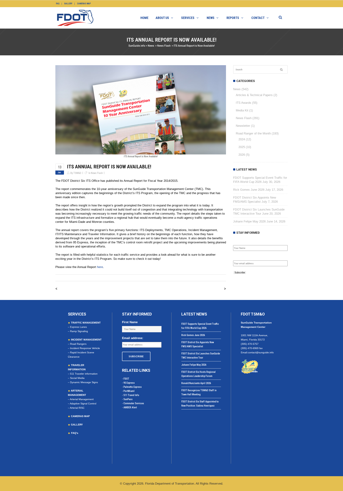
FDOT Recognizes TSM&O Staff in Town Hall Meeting (199, 392)
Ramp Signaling (79, 331)
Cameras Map (84, 3)
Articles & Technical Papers (254, 95)
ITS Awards (243, 102)
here (100, 267)
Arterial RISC (77, 407)
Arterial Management (82, 399)
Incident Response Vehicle (85, 348)
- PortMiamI (128, 391)
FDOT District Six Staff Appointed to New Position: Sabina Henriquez (200, 403)
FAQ (57, 3)
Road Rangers (78, 343)
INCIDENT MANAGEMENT (86, 339)
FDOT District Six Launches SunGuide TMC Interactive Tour (200, 355)
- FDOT (125, 378)
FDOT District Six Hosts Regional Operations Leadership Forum (198, 373)
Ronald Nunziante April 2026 (196, 383)
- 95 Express (128, 382)
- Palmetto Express (132, 386)
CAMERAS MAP (80, 416)
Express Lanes (78, 326)
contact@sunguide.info (261, 352)
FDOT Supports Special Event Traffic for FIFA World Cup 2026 (200, 325)
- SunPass (127, 399)
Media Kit (242, 110)
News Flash (164, 45)
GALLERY (76, 424)
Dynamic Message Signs (84, 382)
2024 (241, 139)
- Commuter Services (133, 403)
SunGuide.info (136, 45)
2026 (241, 154)
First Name (241, 241)
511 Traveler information (84, 373)
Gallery (68, 3)
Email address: (243, 256)
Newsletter (243, 125)
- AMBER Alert (129, 407)
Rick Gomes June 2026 (248, 189)
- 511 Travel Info (130, 395)
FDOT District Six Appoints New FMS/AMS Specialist (197, 344)
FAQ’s (74, 433)
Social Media (77, 378)
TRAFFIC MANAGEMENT (85, 322)
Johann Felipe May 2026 (249, 221)
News (151, 45)
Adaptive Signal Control (83, 403)
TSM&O (77, 173)
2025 (241, 147)
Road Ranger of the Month (253, 133)
